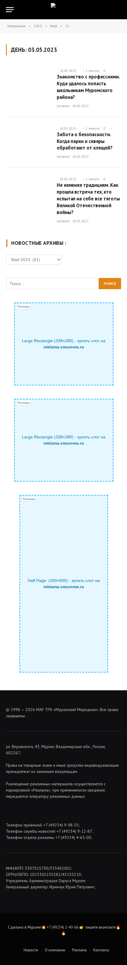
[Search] (120, 9)
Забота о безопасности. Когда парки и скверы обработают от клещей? (85, 141)
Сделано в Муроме (24, 927)
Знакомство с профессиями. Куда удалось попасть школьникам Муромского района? (88, 86)
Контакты (101, 950)
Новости (31, 950)
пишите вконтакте (100, 927)
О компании (55, 950)
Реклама (79, 950)
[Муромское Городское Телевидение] (63, 9)
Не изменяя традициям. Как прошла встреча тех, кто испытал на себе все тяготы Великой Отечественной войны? (88, 198)
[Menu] (10, 9)
